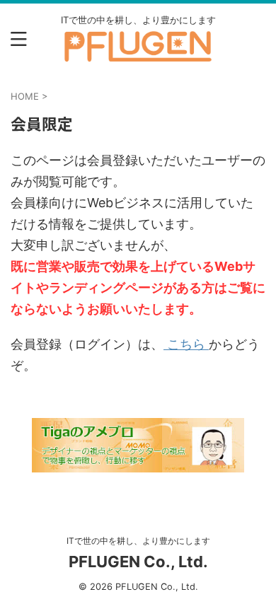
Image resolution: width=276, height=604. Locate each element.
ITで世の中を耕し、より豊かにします (138, 540)
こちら (186, 344)
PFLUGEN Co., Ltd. (138, 561)
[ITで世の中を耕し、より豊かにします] (137, 52)
